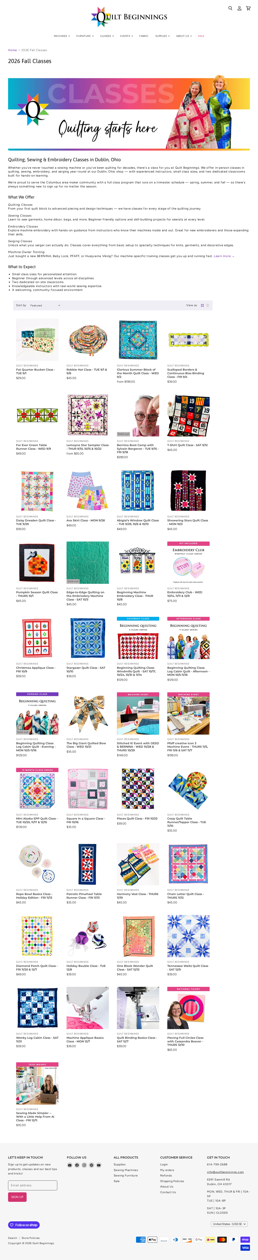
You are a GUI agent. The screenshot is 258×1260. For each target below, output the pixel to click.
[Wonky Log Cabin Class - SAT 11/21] (37, 1008)
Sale (201, 35)
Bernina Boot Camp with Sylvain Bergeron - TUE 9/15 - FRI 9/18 (138, 448)
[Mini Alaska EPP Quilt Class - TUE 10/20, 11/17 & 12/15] (37, 789)
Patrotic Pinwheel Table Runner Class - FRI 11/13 (84, 895)
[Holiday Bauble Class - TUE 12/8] (88, 936)
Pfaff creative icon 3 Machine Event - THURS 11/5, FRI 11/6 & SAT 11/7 (187, 747)
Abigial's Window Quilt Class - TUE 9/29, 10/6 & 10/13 (138, 522)
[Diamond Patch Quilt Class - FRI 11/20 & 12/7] (37, 936)
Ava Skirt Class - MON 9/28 (86, 520)
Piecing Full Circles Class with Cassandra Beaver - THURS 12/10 (185, 1041)
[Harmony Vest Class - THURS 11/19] (138, 864)
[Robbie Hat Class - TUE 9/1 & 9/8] (88, 340)
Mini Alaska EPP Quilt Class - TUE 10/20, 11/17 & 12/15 (37, 820)
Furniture (84, 35)
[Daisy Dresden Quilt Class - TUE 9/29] (37, 491)
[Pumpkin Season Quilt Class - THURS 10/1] (37, 563)
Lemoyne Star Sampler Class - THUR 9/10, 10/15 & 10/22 (88, 446)
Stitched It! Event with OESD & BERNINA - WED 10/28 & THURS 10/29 (138, 747)
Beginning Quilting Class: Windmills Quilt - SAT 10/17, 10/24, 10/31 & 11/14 (136, 671)
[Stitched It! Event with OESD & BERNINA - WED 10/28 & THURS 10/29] (138, 713)
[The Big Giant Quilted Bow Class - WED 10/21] (88, 713)
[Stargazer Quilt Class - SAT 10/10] (88, 638)
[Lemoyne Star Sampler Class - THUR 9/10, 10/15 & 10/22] (88, 415)
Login (164, 1164)
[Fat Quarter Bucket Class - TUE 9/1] (37, 340)
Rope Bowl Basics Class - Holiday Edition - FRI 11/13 (34, 895)
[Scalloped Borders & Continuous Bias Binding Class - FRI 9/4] (188, 340)
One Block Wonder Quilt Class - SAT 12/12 (135, 967)
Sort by (21, 305)
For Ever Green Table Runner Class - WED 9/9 (33, 446)
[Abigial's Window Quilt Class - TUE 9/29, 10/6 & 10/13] (138, 491)
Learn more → (224, 256)
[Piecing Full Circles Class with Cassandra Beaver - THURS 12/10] (188, 1008)
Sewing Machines (126, 1170)
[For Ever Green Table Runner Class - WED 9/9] (37, 415)
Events (125, 35)
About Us (182, 35)
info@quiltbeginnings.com (225, 1172)
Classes (106, 35)
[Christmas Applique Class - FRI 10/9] (37, 638)
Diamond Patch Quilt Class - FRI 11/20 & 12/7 (37, 967)
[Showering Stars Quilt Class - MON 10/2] (188, 491)
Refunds (166, 1175)
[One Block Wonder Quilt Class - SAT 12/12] (138, 936)
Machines (61, 35)
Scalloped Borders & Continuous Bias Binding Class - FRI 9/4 (185, 373)
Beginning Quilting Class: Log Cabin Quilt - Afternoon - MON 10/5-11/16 (188, 671)
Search (12, 1237)
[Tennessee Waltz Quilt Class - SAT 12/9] (188, 936)
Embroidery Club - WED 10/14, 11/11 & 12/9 (184, 594)
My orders (167, 1170)
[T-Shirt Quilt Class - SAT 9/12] (188, 415)
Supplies (161, 35)
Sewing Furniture (126, 1175)
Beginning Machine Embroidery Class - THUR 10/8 (135, 596)
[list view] (208, 305)
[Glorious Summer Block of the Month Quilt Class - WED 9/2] (138, 340)
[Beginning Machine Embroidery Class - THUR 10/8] (138, 563)
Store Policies (31, 1237)
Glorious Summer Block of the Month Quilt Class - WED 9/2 (138, 373)
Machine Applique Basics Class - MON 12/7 (85, 1039)
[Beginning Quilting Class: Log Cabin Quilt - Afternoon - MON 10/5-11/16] (188, 638)
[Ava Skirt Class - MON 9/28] (88, 491)
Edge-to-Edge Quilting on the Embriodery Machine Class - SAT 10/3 (85, 596)
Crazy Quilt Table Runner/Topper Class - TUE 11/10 (186, 822)
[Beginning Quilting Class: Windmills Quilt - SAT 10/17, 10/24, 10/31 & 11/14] (138, 638)
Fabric (143, 35)
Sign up (17, 1197)
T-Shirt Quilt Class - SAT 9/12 (187, 445)
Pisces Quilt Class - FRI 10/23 (137, 818)
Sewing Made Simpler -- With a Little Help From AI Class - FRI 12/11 (35, 1116)
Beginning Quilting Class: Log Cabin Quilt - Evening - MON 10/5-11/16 (36, 747)
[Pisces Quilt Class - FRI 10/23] (138, 789)
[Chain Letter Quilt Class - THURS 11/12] (188, 864)
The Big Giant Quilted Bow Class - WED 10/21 (86, 745)
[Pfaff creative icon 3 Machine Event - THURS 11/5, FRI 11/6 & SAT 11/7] (188, 713)
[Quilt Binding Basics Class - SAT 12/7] (138, 1008)
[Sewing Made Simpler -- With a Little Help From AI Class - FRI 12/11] (37, 1083)
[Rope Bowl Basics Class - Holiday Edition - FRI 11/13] (37, 864)
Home (12, 50)
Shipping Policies (172, 1181)
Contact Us (168, 1192)
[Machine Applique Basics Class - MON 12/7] (88, 1008)
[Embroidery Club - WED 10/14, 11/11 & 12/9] (188, 563)
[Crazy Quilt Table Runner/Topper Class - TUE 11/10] (188, 789)
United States (227, 1224)
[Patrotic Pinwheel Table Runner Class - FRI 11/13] (88, 864)
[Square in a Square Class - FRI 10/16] (88, 789)
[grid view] (202, 305)
